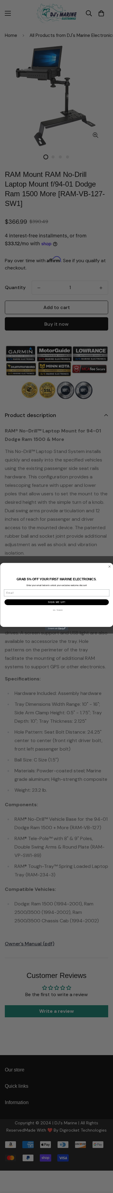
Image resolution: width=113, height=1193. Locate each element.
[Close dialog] (109, 566)
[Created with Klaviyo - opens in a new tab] (56, 629)
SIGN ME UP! (56, 602)
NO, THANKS (58, 610)
